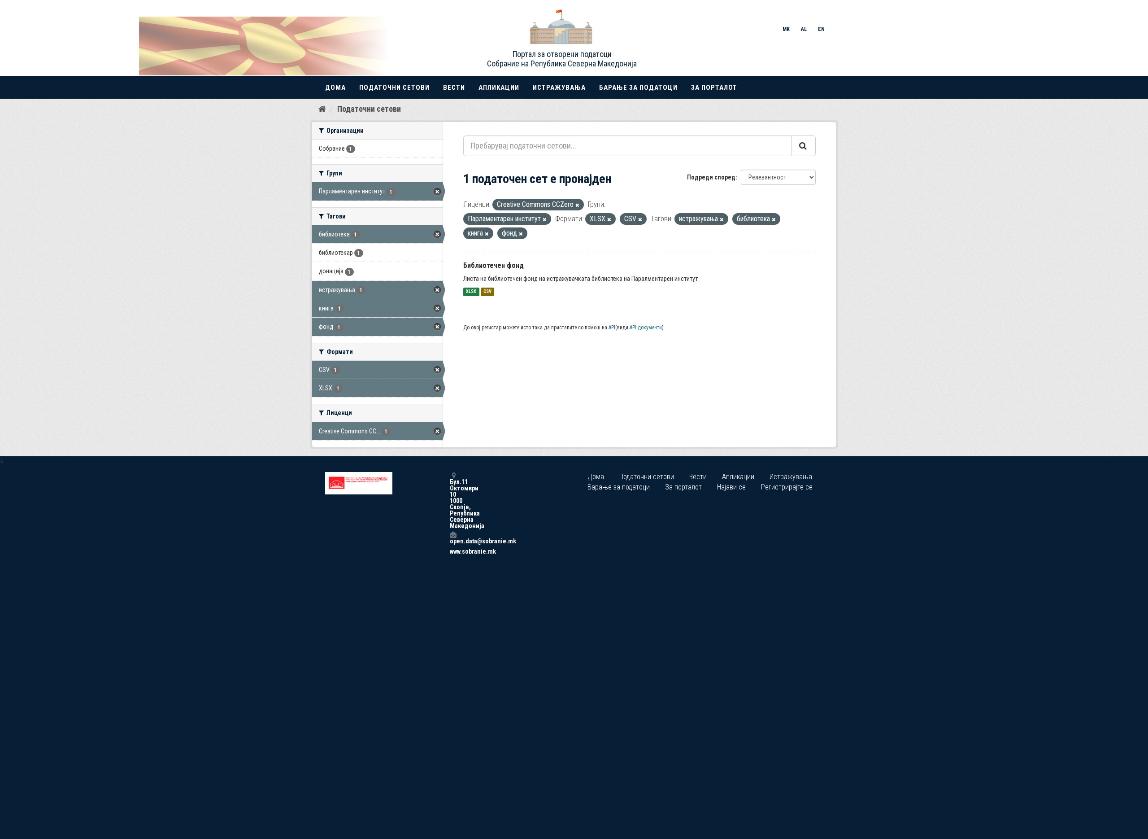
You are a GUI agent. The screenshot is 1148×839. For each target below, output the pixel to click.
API (612, 327)
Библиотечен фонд (493, 265)
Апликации (498, 87)
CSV (487, 292)
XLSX (471, 292)
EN (821, 29)
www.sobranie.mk (453, 551)
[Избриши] (577, 205)
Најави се (731, 487)
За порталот (714, 87)
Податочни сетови (394, 87)
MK (786, 29)
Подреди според (711, 177)
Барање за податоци (638, 87)
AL (804, 29)
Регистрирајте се (787, 487)
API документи (646, 327)
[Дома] (322, 108)
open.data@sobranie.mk (453, 540)
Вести (454, 87)
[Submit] (803, 145)
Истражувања (559, 87)
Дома (335, 87)
